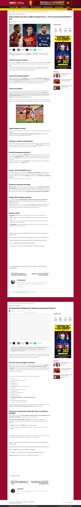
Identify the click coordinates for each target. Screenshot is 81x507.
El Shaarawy (26, 154)
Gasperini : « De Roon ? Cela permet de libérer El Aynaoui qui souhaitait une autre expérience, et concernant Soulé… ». (28, 234)
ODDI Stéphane (34, 506)
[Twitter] (19, 286)
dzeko (29, 266)
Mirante (31, 133)
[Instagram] (55, 9)
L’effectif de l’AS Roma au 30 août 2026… (66, 74)
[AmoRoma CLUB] (65, 9)
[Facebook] (57, 9)
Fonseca (46, 365)
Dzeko (49, 62)
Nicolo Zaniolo (23, 199)
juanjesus (39, 266)
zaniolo (15, 268)
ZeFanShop (19, 503)
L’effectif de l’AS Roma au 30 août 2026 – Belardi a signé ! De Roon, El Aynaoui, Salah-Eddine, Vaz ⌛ (29, 237)
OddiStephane (13, 21)
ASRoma (13, 266)
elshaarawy (34, 266)
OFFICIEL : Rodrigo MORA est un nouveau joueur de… (66, 80)
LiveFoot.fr (26, 501)
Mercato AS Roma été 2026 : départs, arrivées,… (66, 86)
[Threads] (61, 9)
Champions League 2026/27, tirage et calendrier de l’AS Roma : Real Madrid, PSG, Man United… (28, 240)
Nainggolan (12, 215)
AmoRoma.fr (45, 54)
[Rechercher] (53, 9)
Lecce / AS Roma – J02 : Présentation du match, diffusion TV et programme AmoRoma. (27, 246)
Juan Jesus (24, 78)
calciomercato (24, 266)
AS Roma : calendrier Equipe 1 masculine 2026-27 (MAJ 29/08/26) (22, 243)
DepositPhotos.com (19, 501)
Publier (69, 9)
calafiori (18, 266)
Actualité (11, 14)
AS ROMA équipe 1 (17, 14)
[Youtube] (62, 9)
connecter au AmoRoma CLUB (19, 292)
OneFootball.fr (31, 501)
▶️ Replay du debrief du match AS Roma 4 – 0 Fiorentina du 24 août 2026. (24, 455)
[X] (59, 9)
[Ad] (50, 3)
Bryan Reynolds (13, 224)
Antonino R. (20, 489)
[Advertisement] (30, 256)
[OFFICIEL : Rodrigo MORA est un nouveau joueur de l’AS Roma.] (57, 81)
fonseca (18, 475)
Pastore (27, 175)
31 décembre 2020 (21, 21)
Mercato (23, 14)
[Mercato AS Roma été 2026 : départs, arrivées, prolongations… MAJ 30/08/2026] (57, 87)
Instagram (18, 199)
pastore (10, 268)
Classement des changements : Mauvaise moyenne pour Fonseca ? (32, 308)
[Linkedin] (22, 286)
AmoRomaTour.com (13, 503)
